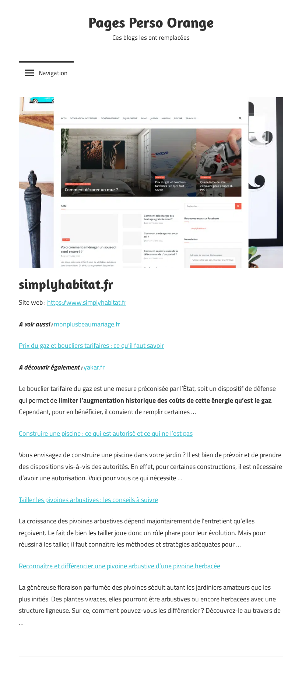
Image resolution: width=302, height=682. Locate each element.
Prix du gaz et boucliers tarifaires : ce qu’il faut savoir (91, 345)
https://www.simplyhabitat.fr (86, 302)
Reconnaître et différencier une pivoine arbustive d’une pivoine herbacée (119, 566)
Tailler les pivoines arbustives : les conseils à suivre (88, 500)
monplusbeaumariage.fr (87, 324)
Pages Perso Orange (151, 22)
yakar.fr (94, 367)
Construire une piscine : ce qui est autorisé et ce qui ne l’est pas (106, 433)
